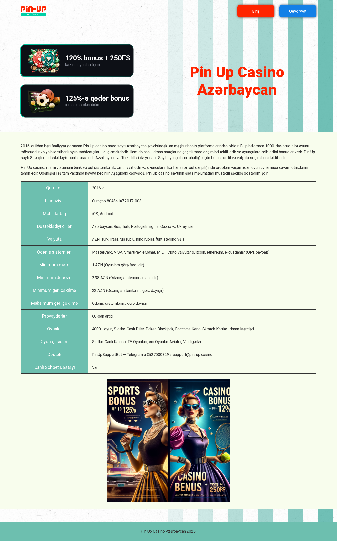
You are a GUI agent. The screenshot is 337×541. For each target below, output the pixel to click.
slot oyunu (300, 146)
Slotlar (119, 329)
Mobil (48, 213)
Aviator (175, 341)
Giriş (256, 11)
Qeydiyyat (297, 11)
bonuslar (286, 152)
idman (157, 152)
